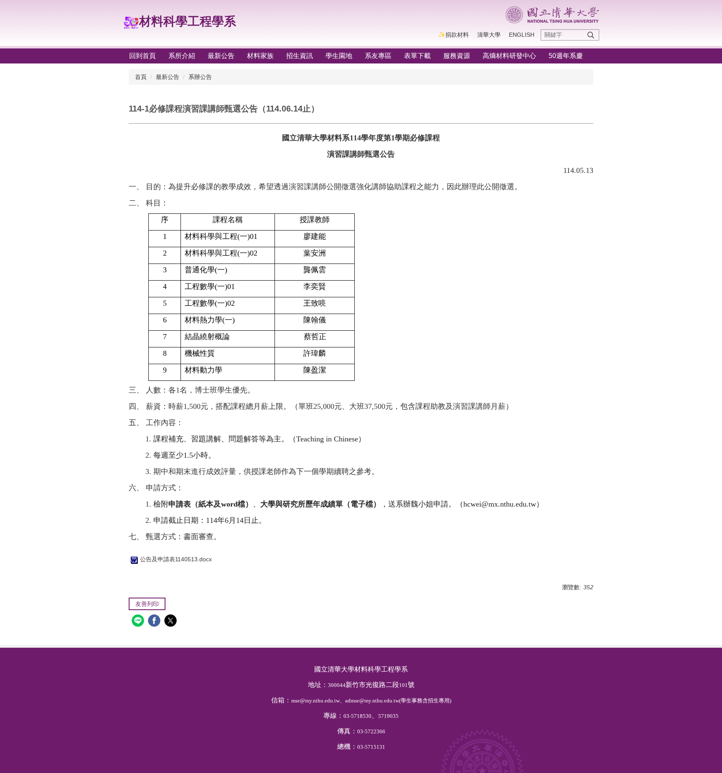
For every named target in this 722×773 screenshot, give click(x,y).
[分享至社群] (139, 621)
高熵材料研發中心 (509, 55)
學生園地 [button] (338, 55)
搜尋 (591, 35)
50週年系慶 (566, 55)
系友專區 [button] (378, 55)
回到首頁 (142, 55)
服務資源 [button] (456, 55)
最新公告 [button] (221, 55)
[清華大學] (552, 15)
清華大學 (489, 34)
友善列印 (147, 604)
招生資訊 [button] (299, 55)
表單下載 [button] (417, 55)
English (521, 34)
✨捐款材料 (453, 34)
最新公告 (167, 76)
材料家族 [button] (260, 55)
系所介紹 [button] (181, 55)
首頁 (141, 76)
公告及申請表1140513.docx (176, 559)
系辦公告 (200, 76)
